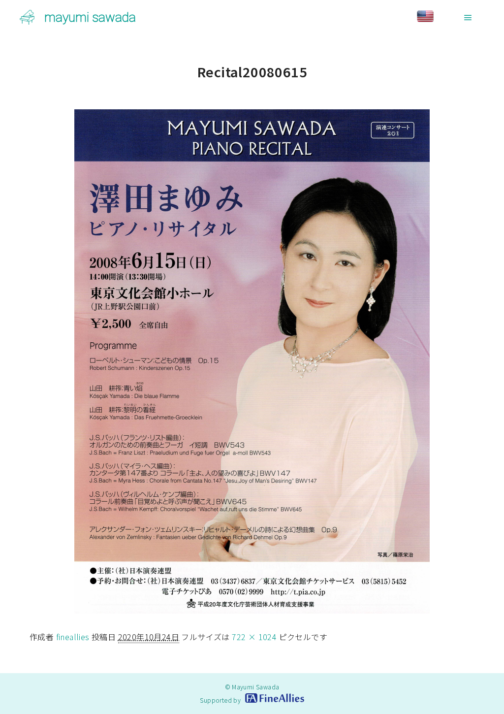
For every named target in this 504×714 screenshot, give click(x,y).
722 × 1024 (254, 637)
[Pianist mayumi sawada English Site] (434, 17)
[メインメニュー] (468, 17)
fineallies (73, 637)
